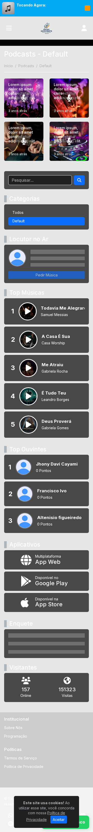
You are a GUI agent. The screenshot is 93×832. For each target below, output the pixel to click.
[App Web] (46, 560)
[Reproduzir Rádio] (87, 8)
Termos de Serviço (20, 758)
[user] (84, 28)
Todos (18, 212)
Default (18, 221)
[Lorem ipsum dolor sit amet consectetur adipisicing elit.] (23, 98)
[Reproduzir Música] (28, 311)
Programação (15, 736)
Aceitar (59, 819)
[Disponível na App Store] (46, 602)
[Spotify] (10, 824)
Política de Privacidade (23, 766)
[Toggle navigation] (9, 28)
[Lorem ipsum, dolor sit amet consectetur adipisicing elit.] (69, 98)
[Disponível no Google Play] (46, 581)
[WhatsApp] (10, 815)
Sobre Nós (13, 727)
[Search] (79, 180)
